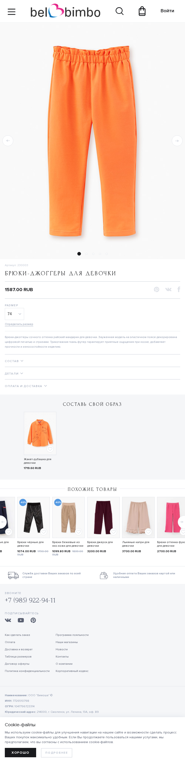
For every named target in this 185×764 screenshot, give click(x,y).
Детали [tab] (12, 374)
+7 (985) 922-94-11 (30, 600)
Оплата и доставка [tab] (23, 386)
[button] (7, 140)
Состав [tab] (12, 361)
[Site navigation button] (11, 14)
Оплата (10, 642)
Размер (11, 305)
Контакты (62, 656)
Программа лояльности (72, 635)
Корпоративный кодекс (72, 671)
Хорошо (20, 753)
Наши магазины (67, 642)
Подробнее (56, 753)
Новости (62, 649)
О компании (64, 664)
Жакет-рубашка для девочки (37, 461)
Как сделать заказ (17, 635)
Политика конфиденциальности (27, 671)
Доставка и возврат (19, 649)
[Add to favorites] (50, 448)
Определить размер (19, 324)
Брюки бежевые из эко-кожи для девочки (67, 544)
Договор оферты (17, 664)
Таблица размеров (18, 656)
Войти (165, 11)
